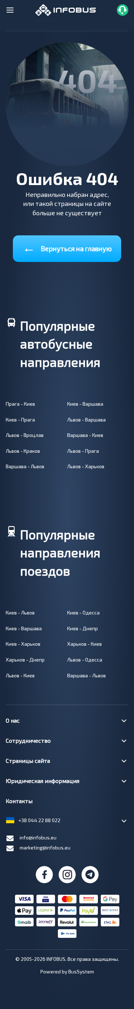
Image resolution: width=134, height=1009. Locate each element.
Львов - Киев (20, 675)
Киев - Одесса (83, 612)
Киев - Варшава (85, 404)
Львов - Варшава (86, 419)
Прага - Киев (20, 404)
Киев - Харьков (23, 644)
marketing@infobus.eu (45, 847)
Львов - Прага (83, 451)
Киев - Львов (20, 612)
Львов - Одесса (84, 659)
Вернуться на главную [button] (67, 247)
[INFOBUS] (65, 9)
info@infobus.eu (38, 837)
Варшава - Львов (25, 466)
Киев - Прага (20, 419)
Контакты (19, 800)
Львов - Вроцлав (25, 435)
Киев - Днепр (82, 628)
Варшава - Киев (85, 435)
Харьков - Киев (84, 644)
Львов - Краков (23, 451)
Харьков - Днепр (25, 659)
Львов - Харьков (85, 466)
